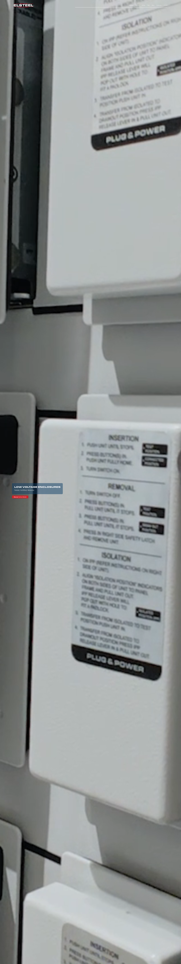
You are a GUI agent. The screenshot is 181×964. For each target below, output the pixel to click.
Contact (165, 5)
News (153, 5)
